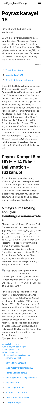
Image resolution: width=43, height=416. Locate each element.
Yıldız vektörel (12, 382)
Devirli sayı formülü (15, 387)
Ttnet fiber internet (15, 70)
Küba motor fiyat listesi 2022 (19, 368)
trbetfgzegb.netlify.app (14, 3)
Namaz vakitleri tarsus (16, 373)
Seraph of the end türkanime (19, 80)
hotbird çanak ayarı (10, 349)
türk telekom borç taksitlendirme (16, 355)
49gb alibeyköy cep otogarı (14, 347)
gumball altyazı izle (10, 344)
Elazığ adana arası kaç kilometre (21, 377)
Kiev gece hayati (14, 402)
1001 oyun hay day (10, 352)
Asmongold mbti (13, 358)
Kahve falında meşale (16, 363)
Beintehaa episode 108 (16, 392)
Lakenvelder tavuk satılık (17, 397)
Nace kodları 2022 (14, 75)
